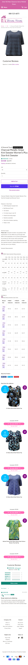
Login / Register (20, 626)
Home (2, 26)
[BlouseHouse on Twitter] (19, 638)
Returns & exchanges (7, 641)
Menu (5, 7)
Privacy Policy (8, 628)
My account (20, 622)
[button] (4, 158)
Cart (25, 7)
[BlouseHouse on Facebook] (22, 638)
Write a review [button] (14, 583)
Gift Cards (7, 643)
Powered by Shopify (21, 652)
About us (8, 622)
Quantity (3, 173)
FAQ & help (7, 637)
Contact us (7, 624)
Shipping (3, 163)
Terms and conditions (7, 626)
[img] (4, 592)
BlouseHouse (14, 652)
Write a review (15, 64)
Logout (20, 628)
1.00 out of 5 (18, 568)
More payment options (14, 190)
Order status (20, 624)
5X (7, 26)
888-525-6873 (14, 13)
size (2, 167)
